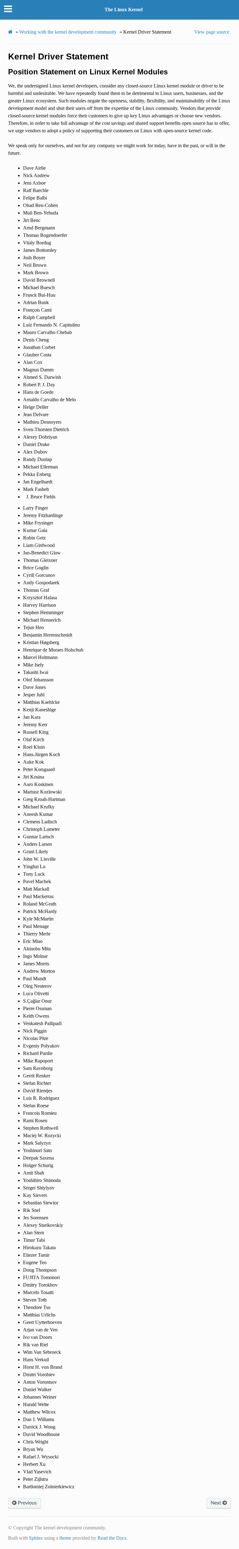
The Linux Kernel (124, 9)
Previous (26, 1502)
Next (217, 1502)
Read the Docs (111, 1538)
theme (65, 1538)
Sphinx (36, 1538)
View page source (211, 32)
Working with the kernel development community (68, 32)
